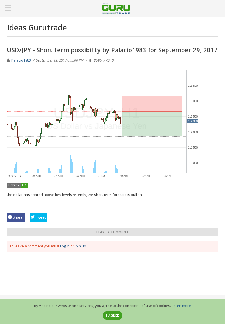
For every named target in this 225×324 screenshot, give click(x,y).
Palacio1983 (21, 60)
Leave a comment (112, 232)
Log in (65, 246)
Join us (80, 246)
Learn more (181, 305)
